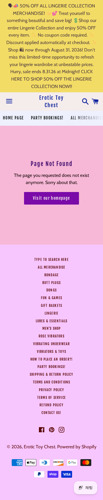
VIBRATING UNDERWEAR (51, 344)
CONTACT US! (51, 413)
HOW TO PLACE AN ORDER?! (51, 359)
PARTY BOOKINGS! (47, 117)
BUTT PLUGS (51, 283)
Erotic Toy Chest (51, 101)
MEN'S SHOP (51, 328)
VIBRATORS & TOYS (51, 351)
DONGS (51, 290)
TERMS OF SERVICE (51, 397)
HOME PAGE (13, 117)
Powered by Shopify (76, 446)
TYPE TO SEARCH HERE (51, 259)
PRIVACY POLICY (51, 390)
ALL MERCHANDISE (52, 267)
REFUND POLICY (51, 405)
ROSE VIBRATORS (51, 336)
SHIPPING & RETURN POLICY (51, 374)
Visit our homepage (51, 198)
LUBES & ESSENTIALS (52, 321)
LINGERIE (52, 313)
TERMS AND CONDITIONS (51, 382)
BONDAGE (51, 275)
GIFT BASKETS (51, 305)
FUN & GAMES (51, 298)
